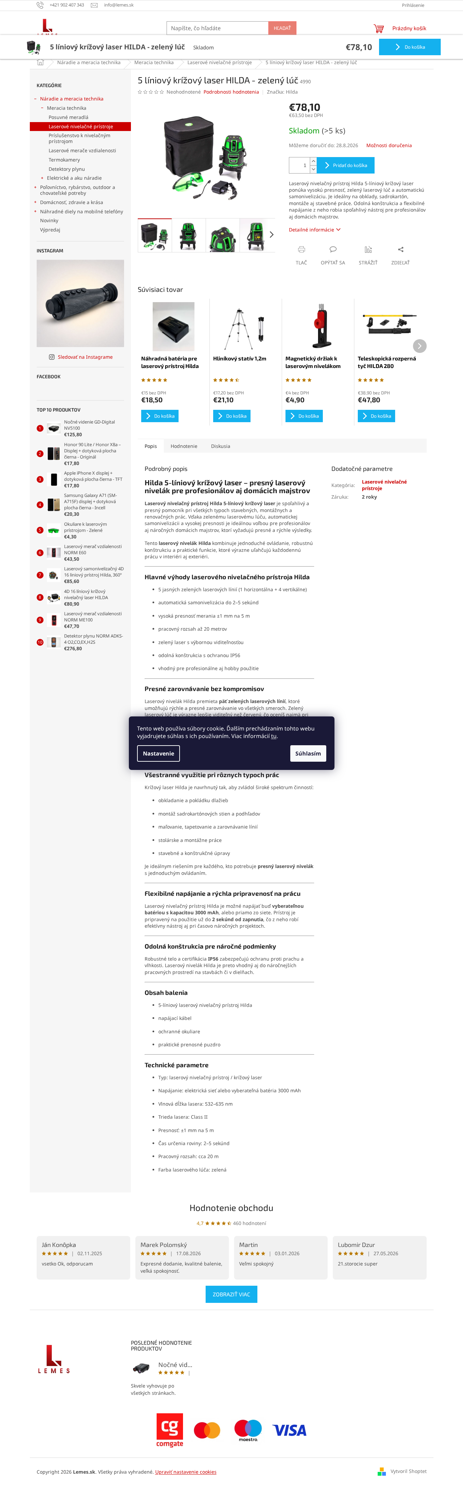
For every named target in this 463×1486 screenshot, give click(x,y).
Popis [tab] (151, 446)
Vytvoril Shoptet (409, 1471)
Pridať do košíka (350, 165)
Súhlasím (308, 753)
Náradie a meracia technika (71, 98)
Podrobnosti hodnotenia (231, 91)
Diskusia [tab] (220, 446)
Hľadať (282, 28)
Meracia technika (66, 108)
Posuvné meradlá (68, 117)
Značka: (282, 91)
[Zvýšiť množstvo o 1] (313, 161)
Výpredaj (50, 229)
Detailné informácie (311, 229)
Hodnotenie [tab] (184, 446)
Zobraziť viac (231, 1294)
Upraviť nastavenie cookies (186, 1472)
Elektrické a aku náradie (74, 178)
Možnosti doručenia (389, 145)
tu (274, 736)
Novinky (49, 220)
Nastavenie (158, 753)
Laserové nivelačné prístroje (81, 126)
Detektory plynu (67, 169)
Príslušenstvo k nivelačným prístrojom (79, 138)
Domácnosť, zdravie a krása (71, 202)
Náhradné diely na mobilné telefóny (81, 211)
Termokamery (64, 159)
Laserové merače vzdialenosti (82, 150)
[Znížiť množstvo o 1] (313, 169)
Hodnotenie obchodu (231, 1207)
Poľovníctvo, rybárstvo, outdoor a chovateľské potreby (77, 190)
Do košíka (414, 47)
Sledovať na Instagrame (85, 357)
